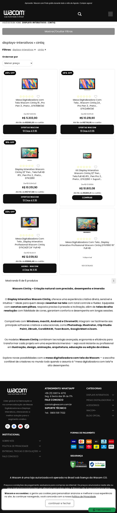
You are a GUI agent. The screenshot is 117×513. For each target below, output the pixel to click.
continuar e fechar (59, 503)
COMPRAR (87, 197)
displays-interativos (22, 49)
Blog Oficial (93, 415)
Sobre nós (8, 441)
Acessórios (92, 405)
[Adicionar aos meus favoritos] (38, 96)
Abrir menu (110, 14)
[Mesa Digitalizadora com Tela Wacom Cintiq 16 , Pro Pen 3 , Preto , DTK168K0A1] (29, 84)
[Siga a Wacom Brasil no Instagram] (7, 426)
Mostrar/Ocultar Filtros (59, 31)
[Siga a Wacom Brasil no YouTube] (20, 426)
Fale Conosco (10, 456)
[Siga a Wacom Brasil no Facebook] (14, 426)
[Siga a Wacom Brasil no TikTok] (26, 426)
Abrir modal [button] (79, 14)
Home (18, 22)
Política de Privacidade (15, 446)
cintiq (41, 49)
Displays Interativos (97, 395)
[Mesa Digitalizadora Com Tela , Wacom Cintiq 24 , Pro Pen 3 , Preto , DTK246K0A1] (87, 84)
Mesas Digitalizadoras (98, 400)
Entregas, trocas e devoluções (20, 451)
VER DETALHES (87, 266)
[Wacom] (14, 14)
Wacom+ (91, 410)
